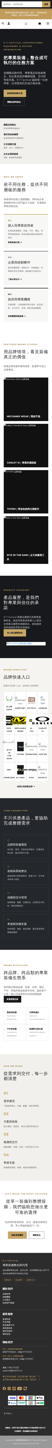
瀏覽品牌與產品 (14, 102)
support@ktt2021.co (12, 1370)
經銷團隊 (6, 1297)
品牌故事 (6, 1294)
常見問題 (6, 1322)
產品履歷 (18, 1280)
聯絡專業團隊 (17, 1235)
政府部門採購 (8, 1303)
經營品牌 (7, 1280)
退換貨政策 (7, 1328)
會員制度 (6, 1319)
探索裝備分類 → (15, 242)
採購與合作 (30, 1280)
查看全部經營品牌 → (26, 786)
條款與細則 (7, 1331)
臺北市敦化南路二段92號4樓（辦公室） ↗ (21, 1376)
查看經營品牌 (12, 999)
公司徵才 (6, 1300)
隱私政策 (6, 1334)
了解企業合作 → (15, 279)
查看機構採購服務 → (17, 316)
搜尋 (46, 4)
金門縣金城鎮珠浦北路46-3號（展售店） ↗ (21, 1379)
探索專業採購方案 (15, 93)
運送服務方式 (8, 1325)
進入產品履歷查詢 (15, 633)
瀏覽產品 (36, 1235)
